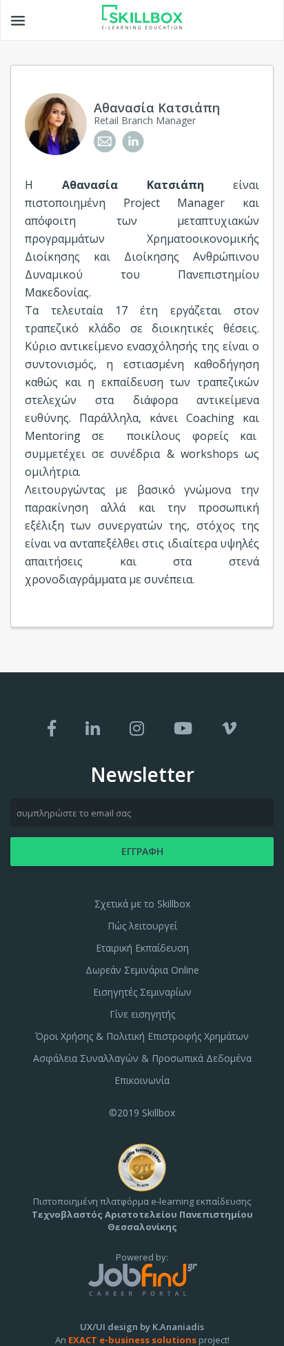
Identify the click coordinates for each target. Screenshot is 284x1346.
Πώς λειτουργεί (142, 925)
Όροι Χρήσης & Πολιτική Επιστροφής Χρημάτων (142, 1036)
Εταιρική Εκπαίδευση (142, 947)
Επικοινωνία (142, 1080)
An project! (142, 1340)
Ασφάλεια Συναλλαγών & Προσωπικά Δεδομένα (142, 1058)
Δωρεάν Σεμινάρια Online (142, 969)
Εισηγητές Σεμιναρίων (142, 991)
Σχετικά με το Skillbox (142, 903)
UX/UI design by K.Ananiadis (142, 1326)
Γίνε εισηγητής (142, 1014)
